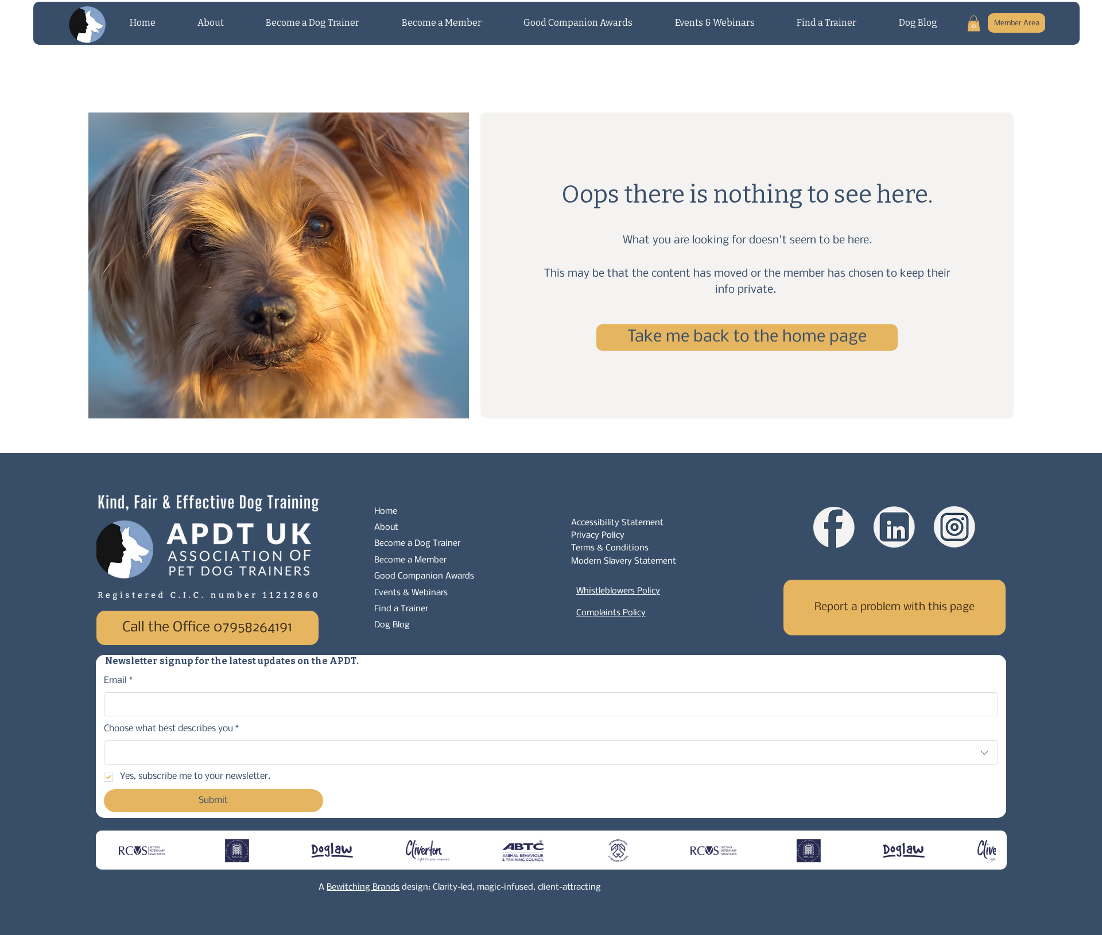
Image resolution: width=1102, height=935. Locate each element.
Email (118, 680)
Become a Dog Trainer (417, 543)
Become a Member (410, 560)
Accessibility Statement (617, 522)
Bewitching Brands (363, 887)
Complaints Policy (611, 613)
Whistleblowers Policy (618, 591)
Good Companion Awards (424, 576)
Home (385, 511)
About (386, 527)
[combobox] (551, 752)
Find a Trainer (401, 609)
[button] (973, 23)
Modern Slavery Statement (623, 561)
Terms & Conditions (610, 548)
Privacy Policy (597, 535)
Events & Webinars (411, 593)
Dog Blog (392, 625)
